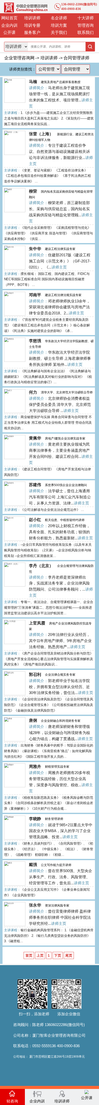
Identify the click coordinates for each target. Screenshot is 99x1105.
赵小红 (35, 519)
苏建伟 (35, 485)
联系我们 (85, 32)
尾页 (68, 955)
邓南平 (35, 295)
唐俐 (33, 720)
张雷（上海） (41, 134)
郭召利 (35, 674)
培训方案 (59, 25)
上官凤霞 (37, 623)
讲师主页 (59, 267)
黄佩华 (35, 438)
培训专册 (32, 25)
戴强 (33, 864)
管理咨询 (85, 25)
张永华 (35, 905)
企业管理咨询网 (19, 58)
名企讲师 (59, 18)
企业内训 (9, 25)
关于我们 (59, 32)
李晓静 (35, 819)
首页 (28, 955)
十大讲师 (85, 18)
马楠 (33, 81)
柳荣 (33, 191)
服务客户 (32, 32)
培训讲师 (32, 18)
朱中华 (35, 249)
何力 (33, 392)
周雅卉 (35, 766)
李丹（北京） (41, 566)
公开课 (9, 32)
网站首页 (9, 18)
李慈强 (35, 341)
